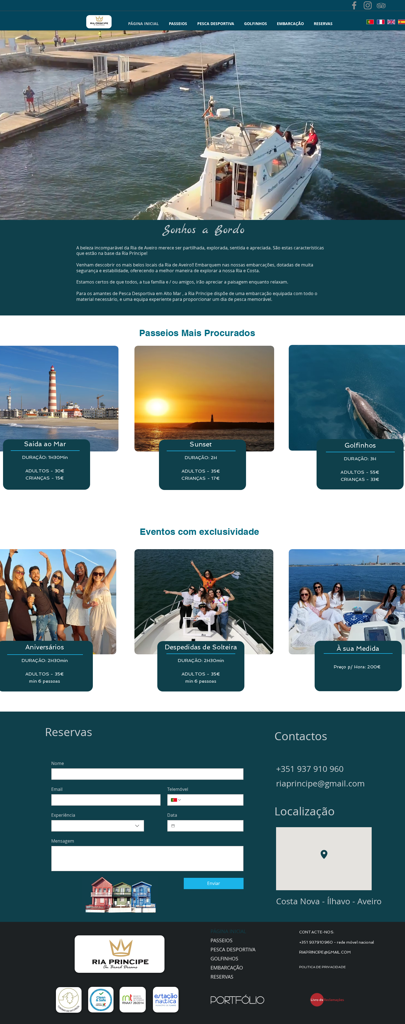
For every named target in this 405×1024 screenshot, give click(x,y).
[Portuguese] (370, 21)
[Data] (173, 826)
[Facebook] (354, 5)
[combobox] (97, 826)
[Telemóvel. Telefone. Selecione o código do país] (176, 800)
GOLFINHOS (224, 958)
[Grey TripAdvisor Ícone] (381, 5)
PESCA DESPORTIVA (232, 949)
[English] (391, 21)
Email (57, 789)
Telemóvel (177, 789)
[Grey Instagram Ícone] (367, 5)
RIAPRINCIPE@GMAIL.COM (325, 952)
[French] (380, 21)
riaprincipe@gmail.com (320, 783)
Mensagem (62, 841)
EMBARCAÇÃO (226, 967)
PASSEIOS (221, 940)
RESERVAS (221, 976)
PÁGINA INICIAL (228, 931)
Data (172, 815)
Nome (57, 763)
